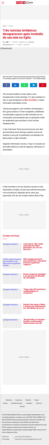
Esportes (18, 400)
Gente (5, 403)
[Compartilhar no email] (42, 85)
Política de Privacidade (5, 438)
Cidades (29, 403)
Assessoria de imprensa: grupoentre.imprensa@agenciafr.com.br (28, 438)
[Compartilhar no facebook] (6, 85)
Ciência (39, 403)
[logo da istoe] (24, 2)
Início (4, 26)
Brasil (37, 400)
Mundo (11, 26)
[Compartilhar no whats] (24, 85)
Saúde (22, 406)
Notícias (9, 400)
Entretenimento (16, 403)
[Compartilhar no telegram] (33, 85)
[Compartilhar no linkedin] (15, 85)
